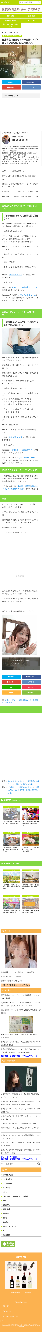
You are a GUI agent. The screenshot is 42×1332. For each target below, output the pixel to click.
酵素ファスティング (9, 1226)
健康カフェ (6, 1205)
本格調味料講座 (24, 486)
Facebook (30, 82)
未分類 (5, 1218)
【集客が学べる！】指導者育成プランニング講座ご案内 (11, 822)
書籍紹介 (6, 1213)
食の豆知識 (6, 1235)
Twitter (11, 82)
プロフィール (31, 20)
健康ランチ (27, 700)
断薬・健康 (6, 1209)
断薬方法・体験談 (10, 20)
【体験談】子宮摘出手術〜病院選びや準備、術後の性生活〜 (30, 886)
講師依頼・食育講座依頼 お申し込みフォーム (19, 1056)
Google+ (12, 87)
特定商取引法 (7, 1311)
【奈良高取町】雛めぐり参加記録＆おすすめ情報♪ (30, 911)
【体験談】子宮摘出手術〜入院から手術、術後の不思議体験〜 (11, 886)
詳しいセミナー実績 (9, 1157)
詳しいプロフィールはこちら (16, 985)
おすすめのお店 (8, 1175)
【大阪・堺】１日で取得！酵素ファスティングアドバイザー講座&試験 (30, 849)
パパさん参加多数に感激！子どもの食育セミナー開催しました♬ (30, 823)
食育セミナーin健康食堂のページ (24, 287)
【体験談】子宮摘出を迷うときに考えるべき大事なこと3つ (11, 912)
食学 (6, 703)
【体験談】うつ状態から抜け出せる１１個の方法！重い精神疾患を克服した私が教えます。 (23, 790)
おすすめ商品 (7, 1179)
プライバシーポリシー (10, 1316)
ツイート (3, 1321)
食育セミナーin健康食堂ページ (23, 450)
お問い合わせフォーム (27, 295)
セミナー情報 (10, 700)
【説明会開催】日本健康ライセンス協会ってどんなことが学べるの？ (11, 849)
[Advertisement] (21, 114)
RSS (11, 692)
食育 (10, 703)
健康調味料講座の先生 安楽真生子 (21, 9)
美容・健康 (31, 16)
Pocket (30, 687)
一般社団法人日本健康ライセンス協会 (15, 1196)
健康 (20, 700)
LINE (11, 687)
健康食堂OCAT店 (15, 275)
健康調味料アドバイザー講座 (21, 1293)
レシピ (5, 1192)
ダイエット (6, 1188)
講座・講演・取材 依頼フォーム (10, 25)
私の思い (6, 1222)
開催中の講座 (10, 16)
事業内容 (6, 1306)
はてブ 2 (31, 87)
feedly (31, 692)
